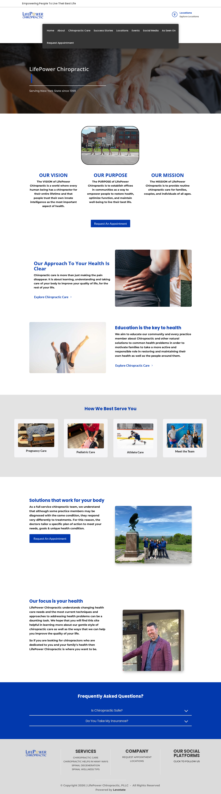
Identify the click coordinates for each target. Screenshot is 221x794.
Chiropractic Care (79, 30)
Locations (186, 13)
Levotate (119, 789)
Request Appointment (60, 43)
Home (50, 30)
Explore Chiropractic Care (51, 297)
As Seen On (169, 30)
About (61, 30)
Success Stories (103, 30)
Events (136, 30)
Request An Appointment (110, 223)
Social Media (151, 30)
